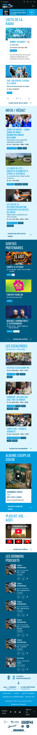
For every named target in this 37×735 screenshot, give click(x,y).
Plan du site (29, 697)
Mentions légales (28, 693)
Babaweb (23, 704)
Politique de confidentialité (13, 697)
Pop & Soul (20, 658)
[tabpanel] (18, 80)
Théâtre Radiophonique (21, 566)
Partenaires (7, 693)
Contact (16, 693)
